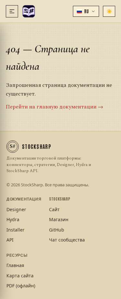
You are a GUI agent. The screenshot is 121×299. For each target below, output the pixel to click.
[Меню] (12, 11)
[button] (86, 11)
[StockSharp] (29, 11)
